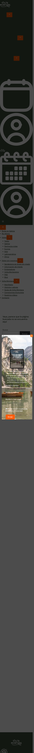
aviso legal (19, 411)
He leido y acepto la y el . (16, 410)
